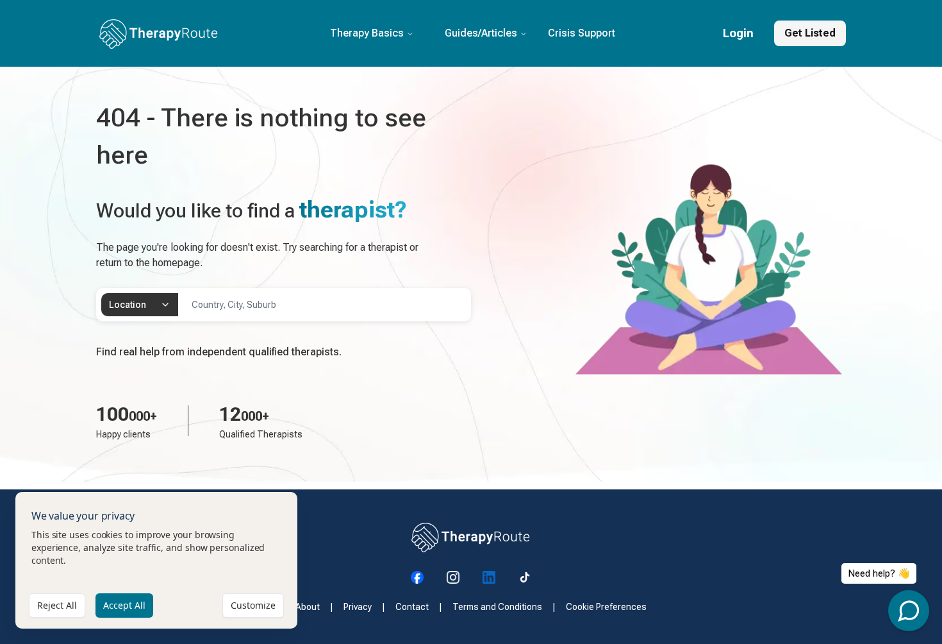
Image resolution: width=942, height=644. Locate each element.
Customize (253, 605)
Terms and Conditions (497, 607)
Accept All (124, 605)
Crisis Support (581, 33)
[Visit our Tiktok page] (525, 577)
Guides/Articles (481, 33)
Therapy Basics (367, 33)
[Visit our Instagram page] (453, 577)
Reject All (57, 605)
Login (738, 33)
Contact (412, 607)
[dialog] (156, 560)
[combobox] (139, 304)
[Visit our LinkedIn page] (489, 577)
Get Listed (810, 33)
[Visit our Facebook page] (417, 577)
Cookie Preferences (606, 607)
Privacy (357, 607)
